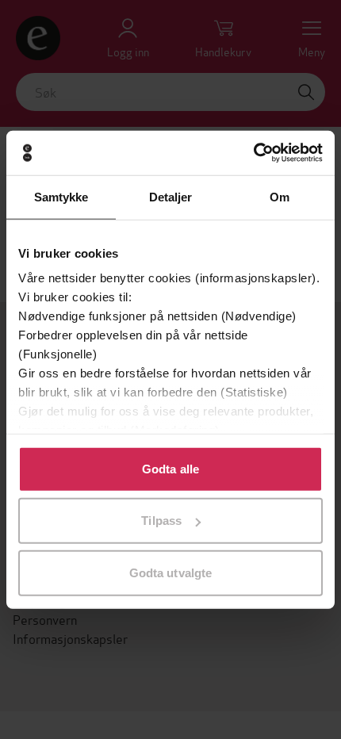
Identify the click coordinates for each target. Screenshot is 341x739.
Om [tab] (279, 196)
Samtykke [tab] (61, 196)
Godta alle (170, 468)
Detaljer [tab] (171, 196)
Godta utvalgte (170, 572)
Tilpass (161, 520)
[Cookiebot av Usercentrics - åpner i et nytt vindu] (253, 153)
